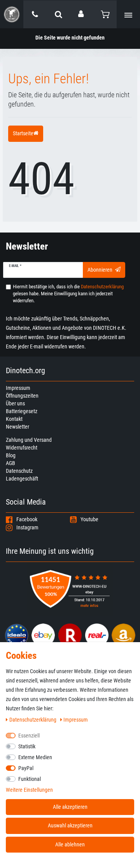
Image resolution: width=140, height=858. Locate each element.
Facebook (26, 519)
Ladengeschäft (22, 479)
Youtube (89, 519)
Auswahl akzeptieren (70, 825)
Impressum (18, 388)
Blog (11, 455)
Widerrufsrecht (21, 448)
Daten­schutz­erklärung (33, 720)
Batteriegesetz (21, 411)
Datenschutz (19, 471)
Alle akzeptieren (70, 807)
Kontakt (14, 419)
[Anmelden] (82, 14)
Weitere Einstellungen (29, 790)
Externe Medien (35, 757)
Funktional (29, 779)
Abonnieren (100, 270)
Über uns (15, 403)
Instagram (27, 527)
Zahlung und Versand (29, 440)
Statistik (26, 746)
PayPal (25, 768)
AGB (10, 463)
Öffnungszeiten (22, 396)
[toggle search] (58, 14)
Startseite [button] (23, 133)
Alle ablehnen (70, 844)
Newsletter (17, 427)
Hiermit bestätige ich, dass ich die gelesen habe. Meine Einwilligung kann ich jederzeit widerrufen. (68, 293)
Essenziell (29, 735)
